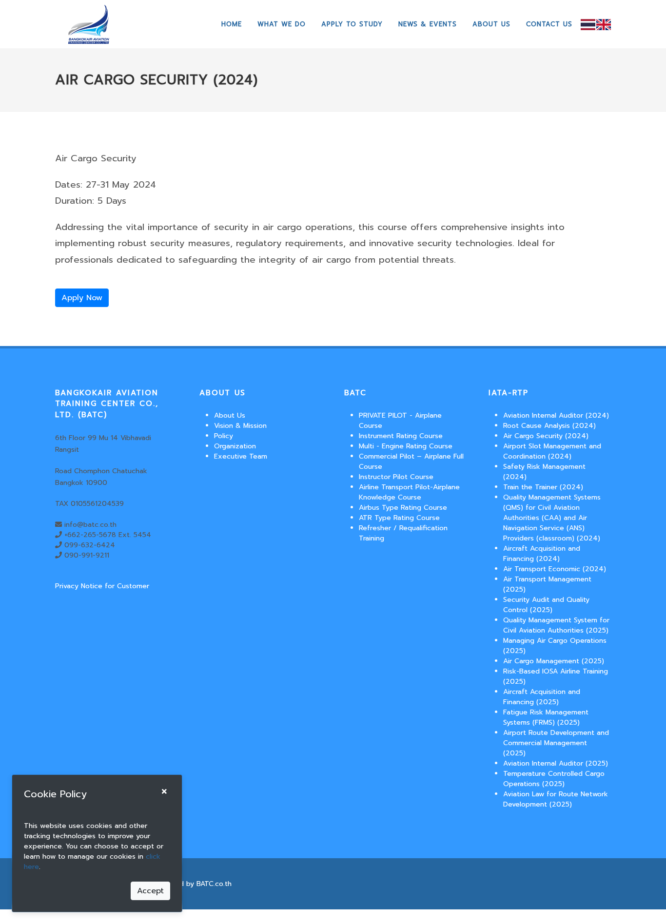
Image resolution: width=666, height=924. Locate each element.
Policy (223, 436)
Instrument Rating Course (401, 436)
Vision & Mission (240, 426)
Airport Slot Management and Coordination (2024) (552, 451)
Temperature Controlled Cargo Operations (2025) (554, 779)
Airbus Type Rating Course (403, 507)
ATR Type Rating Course (399, 518)
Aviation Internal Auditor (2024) (556, 415)
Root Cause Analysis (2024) (549, 426)
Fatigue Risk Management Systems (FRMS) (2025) (545, 717)
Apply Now (81, 298)
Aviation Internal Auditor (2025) (555, 763)
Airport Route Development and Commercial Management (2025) (556, 743)
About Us (229, 415)
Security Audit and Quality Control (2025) (546, 605)
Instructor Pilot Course (396, 477)
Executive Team (240, 456)
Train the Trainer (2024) (543, 487)
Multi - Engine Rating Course (405, 446)
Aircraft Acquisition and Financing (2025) (541, 697)
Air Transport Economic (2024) (554, 569)
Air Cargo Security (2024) (545, 436)
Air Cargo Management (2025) (553, 661)
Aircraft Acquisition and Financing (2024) (541, 553)
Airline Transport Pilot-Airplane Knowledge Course (409, 492)
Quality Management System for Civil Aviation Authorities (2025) (556, 625)
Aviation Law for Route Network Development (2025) (555, 799)
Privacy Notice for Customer (102, 586)
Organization (235, 446)
